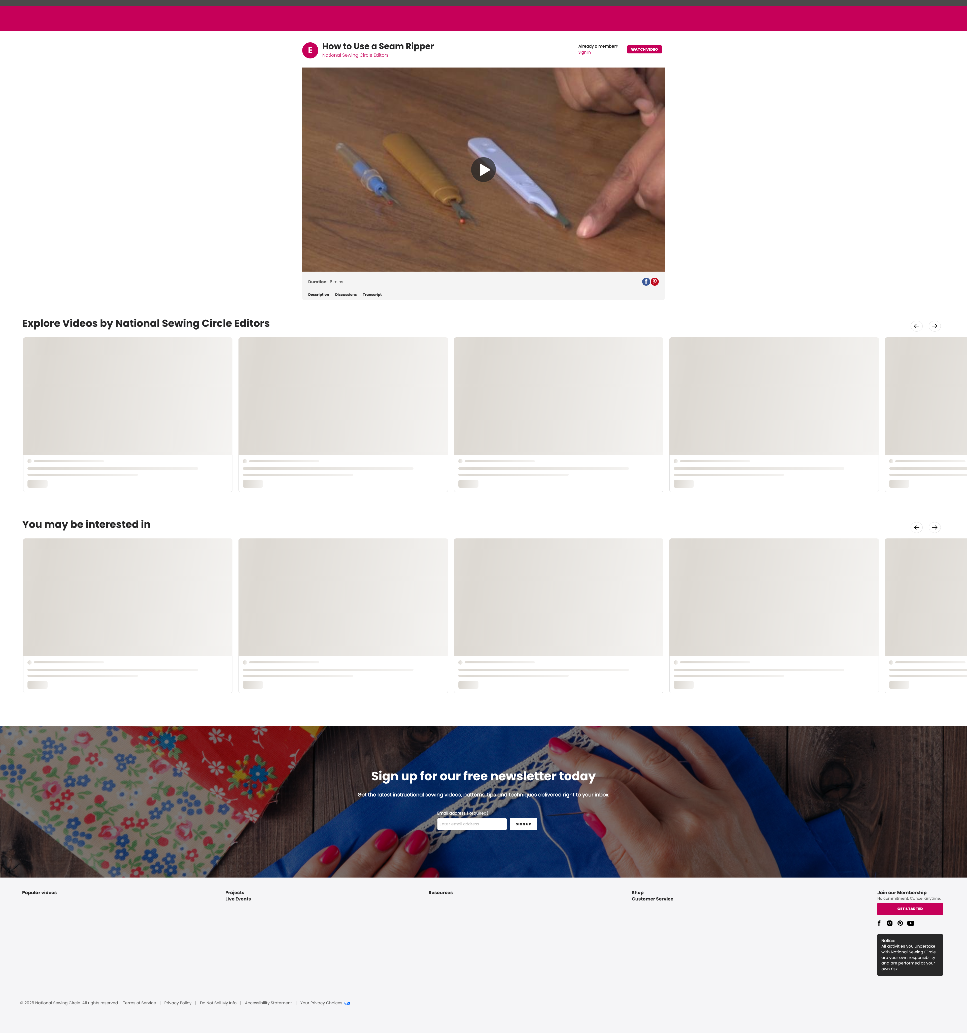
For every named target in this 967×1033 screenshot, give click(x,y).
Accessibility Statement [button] (268, 1003)
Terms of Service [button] (139, 1003)
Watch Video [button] (644, 49)
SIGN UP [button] (523, 824)
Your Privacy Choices (321, 1003)
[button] (598, 49)
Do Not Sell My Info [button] (218, 1003)
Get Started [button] (910, 908)
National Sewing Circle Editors (355, 55)
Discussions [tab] (346, 294)
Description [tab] (318, 294)
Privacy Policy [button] (178, 1003)
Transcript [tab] (372, 294)
